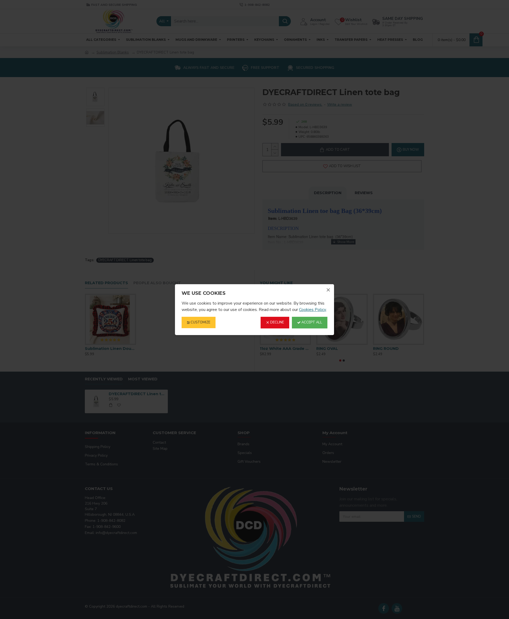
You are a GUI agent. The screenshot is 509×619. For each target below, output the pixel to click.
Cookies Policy (312, 309)
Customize (200, 322)
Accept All (311, 322)
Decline (276, 322)
